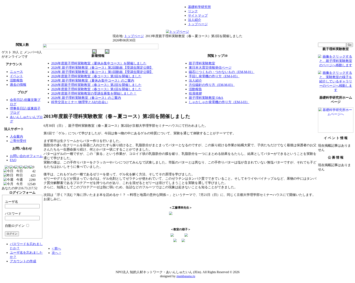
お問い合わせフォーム (26, 156)
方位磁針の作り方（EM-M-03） (212, 85)
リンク (193, 11)
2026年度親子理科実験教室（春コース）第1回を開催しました (96, 89)
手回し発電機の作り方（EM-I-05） (214, 76)
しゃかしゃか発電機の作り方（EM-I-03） (219, 102)
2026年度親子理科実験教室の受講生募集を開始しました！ (94, 93)
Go (349, 44)
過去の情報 (18, 84)
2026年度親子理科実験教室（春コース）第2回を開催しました (96, 85)
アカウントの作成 (23, 261)
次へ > (56, 252)
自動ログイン (15, 225)
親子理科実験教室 (202, 63)
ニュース (16, 71)
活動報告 (16, 80)
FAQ (13, 160)
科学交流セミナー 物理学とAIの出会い (79, 102)
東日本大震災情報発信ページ (210, 67)
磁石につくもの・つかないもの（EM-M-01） (222, 72)
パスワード (13, 213)
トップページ (198, 24)
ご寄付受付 (18, 141)
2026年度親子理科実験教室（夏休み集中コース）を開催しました (98, 63)
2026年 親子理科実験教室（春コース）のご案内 (86, 97)
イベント (16, 76)
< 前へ (56, 248)
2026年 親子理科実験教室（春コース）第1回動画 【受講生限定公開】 (102, 72)
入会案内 (16, 136)
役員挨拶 (195, 93)
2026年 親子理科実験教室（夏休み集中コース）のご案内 (92, 80)
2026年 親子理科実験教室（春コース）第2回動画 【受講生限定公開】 (102, 67)
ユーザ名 (11, 201)
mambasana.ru (185, 276)
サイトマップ (198, 15)
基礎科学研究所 (199, 7)
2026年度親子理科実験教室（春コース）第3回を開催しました (96, 76)
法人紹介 (194, 20)
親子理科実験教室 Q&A (206, 97)
